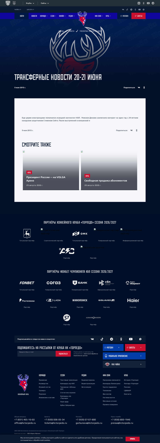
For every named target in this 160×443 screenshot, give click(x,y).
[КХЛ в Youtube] (148, 3)
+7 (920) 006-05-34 (55, 419)
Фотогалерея (86, 387)
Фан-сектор (107, 394)
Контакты (127, 394)
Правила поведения (110, 404)
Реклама (127, 387)
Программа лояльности (111, 380)
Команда (42, 375)
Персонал (42, 394)
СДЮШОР (127, 390)
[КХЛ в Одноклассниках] (143, 3)
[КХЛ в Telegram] (153, 3)
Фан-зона (106, 375)
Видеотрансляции (88, 383)
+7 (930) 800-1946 (120, 419)
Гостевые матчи (109, 397)
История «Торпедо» (131, 380)
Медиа (84, 375)
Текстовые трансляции (69, 380)
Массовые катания (110, 401)
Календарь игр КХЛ (67, 383)
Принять (132, 439)
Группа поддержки (110, 387)
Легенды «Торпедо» (131, 383)
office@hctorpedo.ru (25, 423)
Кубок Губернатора (67, 405)
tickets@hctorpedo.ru (56, 423)
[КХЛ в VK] (139, 3)
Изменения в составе (47, 397)
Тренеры (42, 390)
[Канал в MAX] (143, 9)
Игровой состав (44, 387)
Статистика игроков (67, 392)
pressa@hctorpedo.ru (122, 423)
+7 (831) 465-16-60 (24, 419)
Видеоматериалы (88, 380)
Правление (43, 380)
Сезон (62, 375)
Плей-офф (64, 402)
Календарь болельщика (111, 383)
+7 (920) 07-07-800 (86, 419)
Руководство (43, 383)
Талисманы (107, 390)
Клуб (126, 375)
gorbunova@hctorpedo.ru (89, 423)
